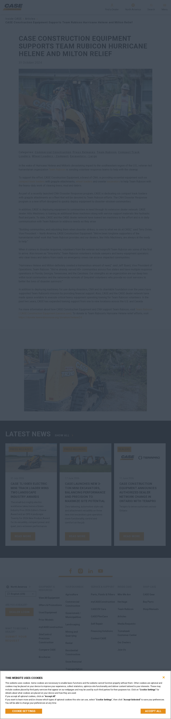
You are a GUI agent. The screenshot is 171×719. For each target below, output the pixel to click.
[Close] (164, 677)
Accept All (153, 711)
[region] (85, 695)
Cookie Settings (23, 711)
